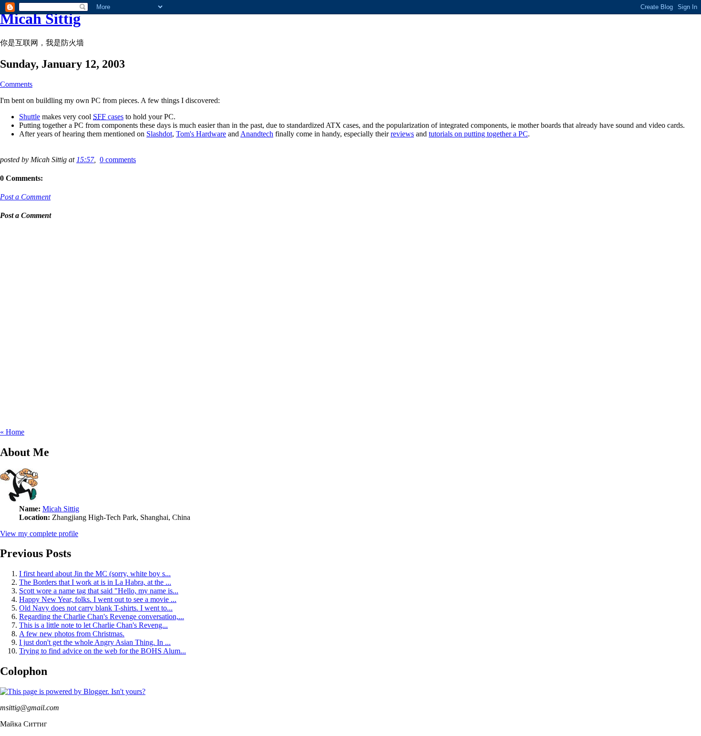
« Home (12, 432)
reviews (402, 134)
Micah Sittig (40, 18)
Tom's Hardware (201, 134)
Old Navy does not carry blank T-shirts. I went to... (96, 608)
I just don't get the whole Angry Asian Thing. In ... (95, 642)
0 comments (118, 159)
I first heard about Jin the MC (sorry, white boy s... (95, 574)
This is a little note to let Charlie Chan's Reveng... (93, 625)
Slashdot (159, 134)
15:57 (85, 159)
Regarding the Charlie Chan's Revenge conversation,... (101, 616)
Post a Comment (25, 197)
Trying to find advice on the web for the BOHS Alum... (102, 651)
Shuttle (29, 117)
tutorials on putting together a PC (478, 134)
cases (108, 117)
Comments (16, 84)
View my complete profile (39, 533)
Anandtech (256, 134)
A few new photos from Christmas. (71, 634)
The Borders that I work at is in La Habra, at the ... (95, 582)
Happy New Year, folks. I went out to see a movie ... (97, 599)
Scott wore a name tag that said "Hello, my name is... (98, 591)
